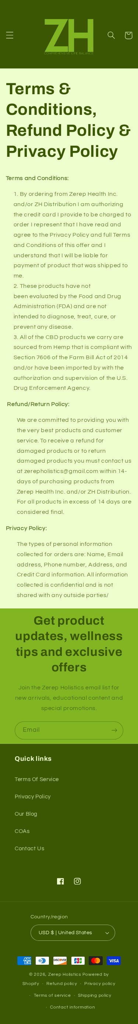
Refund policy (61, 984)
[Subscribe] (114, 730)
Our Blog (26, 814)
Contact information (72, 1007)
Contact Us (29, 848)
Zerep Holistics (64, 974)
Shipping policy (95, 995)
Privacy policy (99, 984)
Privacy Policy (33, 796)
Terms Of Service (37, 779)
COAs (22, 831)
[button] (9, 35)
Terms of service (52, 995)
